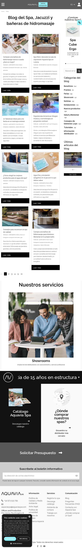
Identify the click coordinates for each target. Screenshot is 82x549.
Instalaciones (12, 126)
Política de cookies (33, 516)
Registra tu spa (53, 498)
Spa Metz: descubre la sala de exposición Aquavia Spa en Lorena (45, 59)
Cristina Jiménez (20, 234)
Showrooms (41, 361)
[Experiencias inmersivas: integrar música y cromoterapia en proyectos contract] (45, 103)
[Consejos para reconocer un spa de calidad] (15, 216)
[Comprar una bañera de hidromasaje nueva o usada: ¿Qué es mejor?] (15, 44)
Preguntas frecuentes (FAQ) (72, 502)
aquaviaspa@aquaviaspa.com (13, 507)
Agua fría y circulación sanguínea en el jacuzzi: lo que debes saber (45, 177)
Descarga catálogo (51, 502)
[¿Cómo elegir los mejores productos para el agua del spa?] (15, 162)
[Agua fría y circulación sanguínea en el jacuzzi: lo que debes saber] (45, 162)
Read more (7, 535)
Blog (67, 498)
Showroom (36, 67)
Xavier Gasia (19, 64)
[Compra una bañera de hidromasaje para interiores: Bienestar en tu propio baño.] (45, 219)
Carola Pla (48, 64)
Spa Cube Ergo (73, 44)
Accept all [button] (10, 539)
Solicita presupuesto (43, 4)
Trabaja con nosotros (52, 514)
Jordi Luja (48, 124)
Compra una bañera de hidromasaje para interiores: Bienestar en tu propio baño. (44, 234)
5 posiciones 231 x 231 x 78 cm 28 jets (72, 54)
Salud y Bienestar (43, 126)
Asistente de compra (52, 508)
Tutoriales (48, 185)
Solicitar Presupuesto (38, 453)
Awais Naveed (19, 124)
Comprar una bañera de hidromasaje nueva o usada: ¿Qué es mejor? (13, 59)
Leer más (7, 90)
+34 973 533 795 (11, 500)
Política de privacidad (33, 511)
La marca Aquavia (36, 521)
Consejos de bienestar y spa (15, 67)
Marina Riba (49, 183)
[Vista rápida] (78, 30)
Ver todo (72, 174)
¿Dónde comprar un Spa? (72, 514)
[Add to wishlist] (78, 26)
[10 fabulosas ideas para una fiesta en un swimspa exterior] (15, 106)
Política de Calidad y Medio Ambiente (35, 500)
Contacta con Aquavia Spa (71, 508)
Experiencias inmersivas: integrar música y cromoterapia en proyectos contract (46, 118)
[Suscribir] (76, 476)
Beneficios (36, 126)
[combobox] (29, 517)
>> (21, 274)
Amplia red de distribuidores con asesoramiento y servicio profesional (41, 365)
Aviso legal (33, 506)
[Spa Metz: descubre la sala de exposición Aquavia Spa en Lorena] (45, 44)
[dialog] (17, 530)
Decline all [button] (24, 539)
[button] (65, 63)
